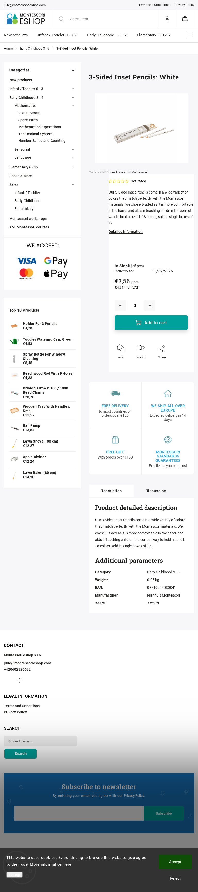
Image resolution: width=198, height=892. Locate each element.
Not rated (138, 181)
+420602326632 (17, 669)
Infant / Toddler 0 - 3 (26, 89)
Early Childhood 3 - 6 (26, 97)
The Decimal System (35, 134)
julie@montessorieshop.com (27, 663)
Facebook (19, 680)
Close (180, 366)
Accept (175, 861)
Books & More (20, 176)
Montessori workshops (28, 218)
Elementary (24, 209)
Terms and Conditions (154, 5)
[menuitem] (18, 35)
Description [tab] (111, 490)
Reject (175, 878)
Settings (15, 875)
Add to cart (155, 322)
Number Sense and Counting (42, 141)
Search (21, 753)
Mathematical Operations (39, 127)
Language (22, 157)
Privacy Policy (184, 5)
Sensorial (22, 149)
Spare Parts (28, 120)
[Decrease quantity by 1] (120, 305)
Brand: (128, 172)
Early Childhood (27, 201)
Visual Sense (29, 113)
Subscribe (164, 813)
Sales (14, 184)
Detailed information (126, 232)
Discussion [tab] (156, 490)
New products (20, 80)
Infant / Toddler (27, 193)
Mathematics (25, 105)
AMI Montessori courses (29, 227)
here (67, 864)
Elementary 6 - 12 (23, 167)
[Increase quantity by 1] (149, 305)
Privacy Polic (133, 796)
